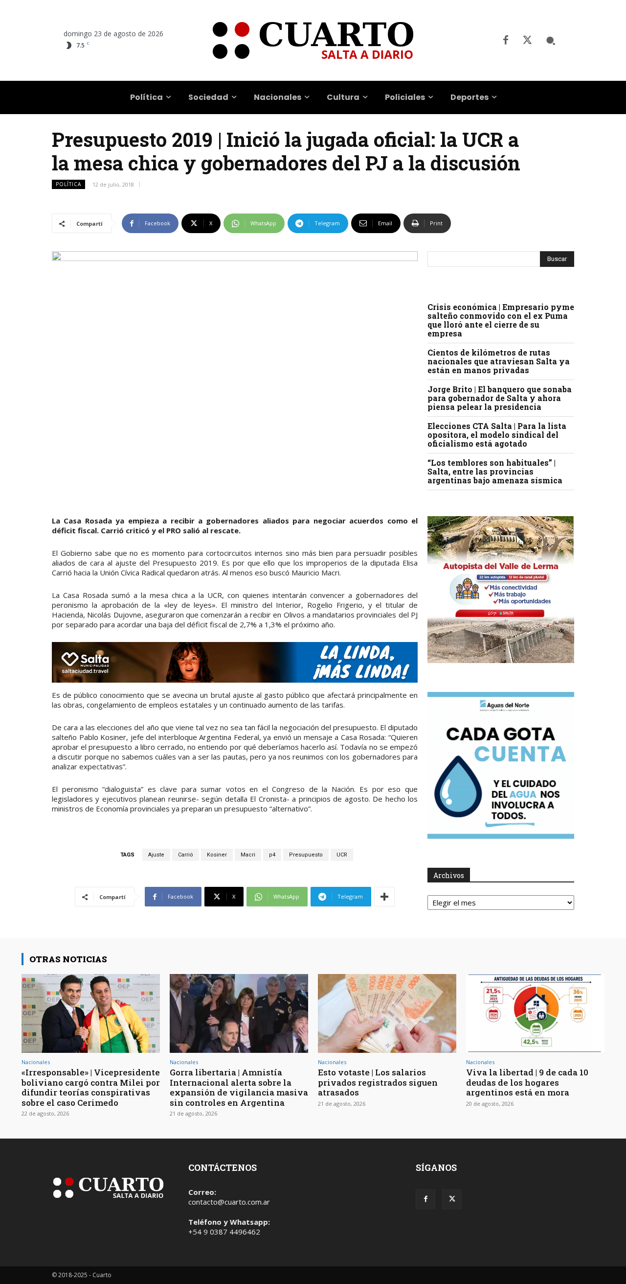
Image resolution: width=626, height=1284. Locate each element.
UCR (341, 855)
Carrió (185, 855)
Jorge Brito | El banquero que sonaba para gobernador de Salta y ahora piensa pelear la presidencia (499, 398)
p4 (272, 855)
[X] (527, 40)
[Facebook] (505, 40)
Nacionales (36, 1062)
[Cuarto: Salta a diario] (313, 40)
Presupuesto (306, 855)
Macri (248, 855)
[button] (550, 40)
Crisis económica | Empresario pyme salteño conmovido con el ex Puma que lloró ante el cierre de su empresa (500, 320)
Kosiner (217, 855)
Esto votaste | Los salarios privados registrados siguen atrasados (378, 1082)
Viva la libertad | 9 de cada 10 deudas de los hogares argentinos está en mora (527, 1082)
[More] (384, 896)
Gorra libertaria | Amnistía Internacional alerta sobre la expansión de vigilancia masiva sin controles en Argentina (239, 1087)
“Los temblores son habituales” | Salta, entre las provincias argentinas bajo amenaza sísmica (494, 471)
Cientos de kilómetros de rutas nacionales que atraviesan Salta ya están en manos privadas (498, 361)
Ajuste (156, 855)
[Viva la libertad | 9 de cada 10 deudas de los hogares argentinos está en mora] (535, 1013)
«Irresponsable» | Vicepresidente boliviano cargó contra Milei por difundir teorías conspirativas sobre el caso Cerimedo (91, 1087)
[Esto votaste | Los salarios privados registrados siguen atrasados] (387, 1013)
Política (68, 184)
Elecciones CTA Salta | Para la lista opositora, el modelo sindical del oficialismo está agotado (496, 435)
